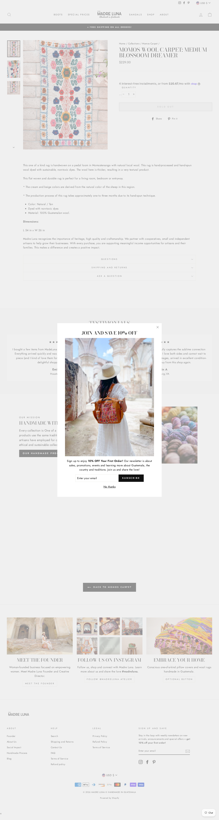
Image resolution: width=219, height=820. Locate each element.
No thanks (110, 487)
